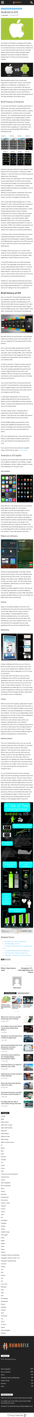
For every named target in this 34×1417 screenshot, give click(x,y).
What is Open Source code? (8, 969)
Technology (4, 1316)
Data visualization (17, 8)
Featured (3, 1206)
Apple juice (4, 1130)
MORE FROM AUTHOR (23, 993)
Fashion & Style (5, 1203)
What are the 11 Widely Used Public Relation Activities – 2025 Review (17, 1006)
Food (2, 1214)
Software (3, 1310)
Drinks (2, 1188)
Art (2, 1145)
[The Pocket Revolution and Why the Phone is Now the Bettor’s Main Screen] (28, 1095)
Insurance (3, 1263)
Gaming (3, 1226)
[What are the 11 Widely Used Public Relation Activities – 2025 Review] (17, 1000)
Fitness (3, 1211)
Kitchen (3, 1275)
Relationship (4, 1301)
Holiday (3, 1243)
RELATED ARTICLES (10, 993)
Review (3, 1304)
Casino (3, 1168)
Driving (3, 1191)
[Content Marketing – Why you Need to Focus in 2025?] (28, 1000)
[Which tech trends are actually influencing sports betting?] (28, 1019)
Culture (3, 1180)
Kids (2, 1272)
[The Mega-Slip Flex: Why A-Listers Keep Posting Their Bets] (28, 1104)
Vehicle (3, 1327)
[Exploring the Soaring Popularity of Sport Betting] (28, 1076)
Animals (3, 1116)
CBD (2, 1171)
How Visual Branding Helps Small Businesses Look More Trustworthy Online (11, 1047)
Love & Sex (4, 1284)
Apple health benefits (6, 1128)
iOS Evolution (24, 450)
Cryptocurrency (5, 1177)
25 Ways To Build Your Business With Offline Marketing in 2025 (6, 1006)
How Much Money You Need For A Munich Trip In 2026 (11, 1065)
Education (3, 1194)
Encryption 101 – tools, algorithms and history (25, 970)
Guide (2, 1237)
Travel (2, 1321)
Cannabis (3, 1159)
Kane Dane (5, 15)
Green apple (4, 1235)
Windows (3, 1333)
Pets (2, 1295)
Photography (4, 1298)
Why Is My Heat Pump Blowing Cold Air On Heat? (11, 1084)
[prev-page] (16, 1011)
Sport (2, 1313)
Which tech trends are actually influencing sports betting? (11, 1018)
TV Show (3, 1324)
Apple (2, 1119)
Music (2, 1290)
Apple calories (5, 1122)
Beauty (3, 1148)
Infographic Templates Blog (8, 1261)
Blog (2, 1151)
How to (3, 1249)
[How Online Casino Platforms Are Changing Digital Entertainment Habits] (28, 1057)
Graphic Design (5, 1232)
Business (3, 1156)
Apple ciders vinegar (6, 1125)
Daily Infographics (9, 6)
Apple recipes (4, 1139)
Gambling (3, 1223)
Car (2, 1162)
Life (2, 1281)
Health (2, 1240)
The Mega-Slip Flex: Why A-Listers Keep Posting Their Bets (11, 1102)
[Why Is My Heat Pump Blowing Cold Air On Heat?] (28, 1085)
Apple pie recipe (5, 1136)
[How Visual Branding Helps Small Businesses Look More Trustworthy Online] (28, 1047)
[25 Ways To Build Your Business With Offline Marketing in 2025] (6, 1000)
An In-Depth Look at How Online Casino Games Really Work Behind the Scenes (16, 1402)
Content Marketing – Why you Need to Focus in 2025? (27, 1006)
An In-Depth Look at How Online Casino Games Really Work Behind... (11, 1028)
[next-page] (18, 1011)
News (2, 1292)
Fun (2, 1217)
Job (2, 1269)
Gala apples (4, 1220)
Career (3, 1165)
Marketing (3, 1287)
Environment (4, 1200)
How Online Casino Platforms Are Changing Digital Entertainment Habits (10, 1056)
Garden (3, 1229)
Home (2, 6)
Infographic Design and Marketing (10, 1255)
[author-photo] (17, 981)
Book (2, 1154)
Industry (3, 1252)
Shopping (3, 1307)
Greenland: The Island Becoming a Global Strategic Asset (11, 1037)
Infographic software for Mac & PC (10, 1258)
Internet (3, 1266)
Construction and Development (9, 1174)
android (8, 959)
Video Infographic (5, 1330)
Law (2, 1278)
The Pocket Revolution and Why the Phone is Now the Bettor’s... (11, 1093)
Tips (2, 1318)
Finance (3, 1209)
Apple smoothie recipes (7, 1142)
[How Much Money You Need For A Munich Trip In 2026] (28, 1067)
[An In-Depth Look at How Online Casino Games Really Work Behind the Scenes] (28, 1029)
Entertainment (5, 1197)
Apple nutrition (5, 1133)
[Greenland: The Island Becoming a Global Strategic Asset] (28, 1038)
